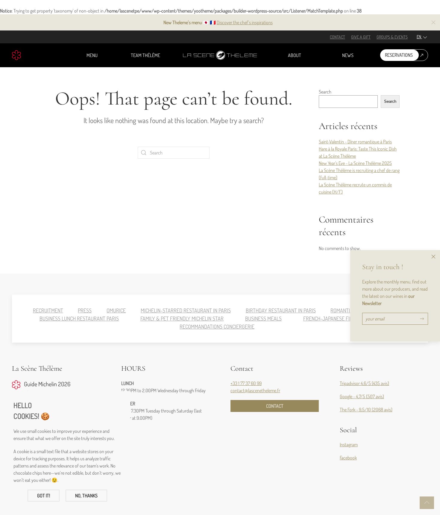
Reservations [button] (399, 55)
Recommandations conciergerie (217, 326)
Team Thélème (145, 55)
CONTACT (274, 406)
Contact (337, 36)
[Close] (433, 257)
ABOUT (294, 55)
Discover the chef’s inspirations (245, 22)
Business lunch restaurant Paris (79, 318)
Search (325, 92)
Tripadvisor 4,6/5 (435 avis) (364, 383)
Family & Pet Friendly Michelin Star (182, 318)
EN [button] (419, 36)
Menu (92, 55)
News (347, 55)
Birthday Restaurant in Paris (281, 310)
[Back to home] (220, 55)
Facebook (348, 458)
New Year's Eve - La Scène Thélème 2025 (355, 163)
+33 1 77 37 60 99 (246, 383)
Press (85, 310)
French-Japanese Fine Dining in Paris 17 (349, 318)
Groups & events (392, 36)
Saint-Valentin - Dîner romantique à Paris (355, 142)
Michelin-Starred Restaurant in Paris (186, 310)
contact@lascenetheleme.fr (255, 390)
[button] (433, 22)
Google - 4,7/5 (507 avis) (362, 396)
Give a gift (361, 36)
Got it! (43, 496)
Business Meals (263, 318)
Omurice (116, 310)
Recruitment (48, 310)
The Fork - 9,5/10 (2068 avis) (366, 410)
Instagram (349, 444)
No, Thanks (86, 496)
